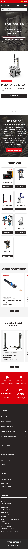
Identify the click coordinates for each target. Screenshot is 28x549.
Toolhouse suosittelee (7, 81)
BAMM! (18, 545)
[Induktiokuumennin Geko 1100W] (12, 284)
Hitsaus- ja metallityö (20, 182)
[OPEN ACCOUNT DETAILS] (21, 5)
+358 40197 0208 (6, 504)
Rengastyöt (21, 228)
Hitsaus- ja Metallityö (13, 296)
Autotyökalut (6, 296)
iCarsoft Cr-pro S (10, 84)
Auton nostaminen (7, 205)
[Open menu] (18, 5)
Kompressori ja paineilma (7, 252)
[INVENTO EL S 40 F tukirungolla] (12, 341)
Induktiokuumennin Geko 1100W (12, 301)
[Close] (26, 9)
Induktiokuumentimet (7, 297)
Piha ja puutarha (21, 205)
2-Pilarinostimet (6, 352)
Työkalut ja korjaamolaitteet (7, 228)
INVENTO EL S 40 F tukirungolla (10, 356)
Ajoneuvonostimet (13, 352)
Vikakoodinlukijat (7, 182)
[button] (12, 111)
